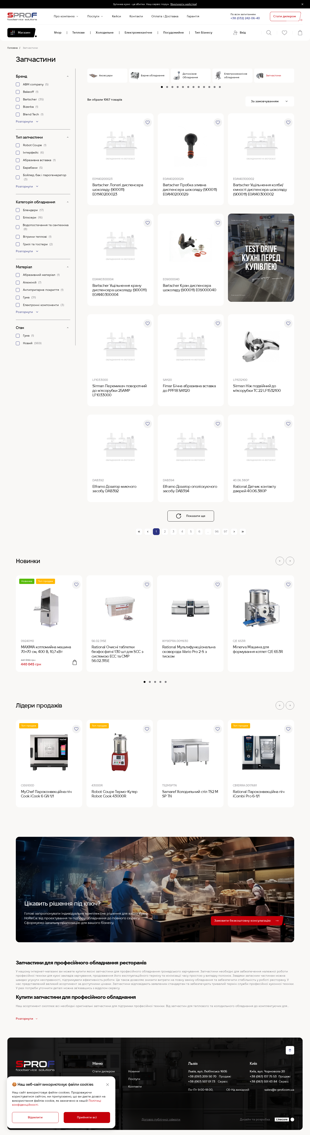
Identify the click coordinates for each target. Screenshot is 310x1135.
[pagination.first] (139, 531)
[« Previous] (147, 531)
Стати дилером (103, 1071)
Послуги (93, 16)
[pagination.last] (242, 531)
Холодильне (105, 32)
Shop (57, 32)
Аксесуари (106, 75)
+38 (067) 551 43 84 (263, 1081)
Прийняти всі (87, 1117)
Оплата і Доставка (164, 16)
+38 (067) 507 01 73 (202, 1081)
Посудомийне (173, 32)
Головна (12, 47)
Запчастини (273, 75)
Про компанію (64, 16)
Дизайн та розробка (255, 1119)
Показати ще (195, 516)
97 (225, 531)
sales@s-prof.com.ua (279, 1089)
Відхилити (35, 1117)
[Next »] (234, 531)
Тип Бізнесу (203, 32)
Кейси (116, 16)
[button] (280, 561)
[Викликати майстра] (183, 4)
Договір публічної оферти (161, 1119)
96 (217, 531)
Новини (134, 1071)
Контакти (136, 16)
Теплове (78, 32)
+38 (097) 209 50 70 (202, 1076)
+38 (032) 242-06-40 (245, 18)
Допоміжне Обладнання (190, 75)
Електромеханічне (138, 32)
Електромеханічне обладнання (235, 75)
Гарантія (193, 16)
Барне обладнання (152, 75)
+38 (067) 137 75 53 (263, 1076)
